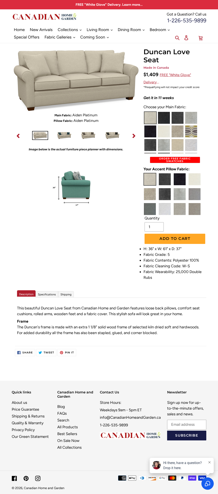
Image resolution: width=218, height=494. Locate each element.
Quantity (152, 218)
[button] (150, 117)
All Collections (69, 447)
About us (19, 402)
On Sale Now (68, 440)
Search (63, 420)
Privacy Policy (23, 429)
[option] (40, 135)
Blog (61, 406)
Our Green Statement (30, 436)
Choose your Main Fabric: (164, 107)
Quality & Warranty (27, 423)
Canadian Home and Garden (44, 488)
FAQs (62, 413)
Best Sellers (67, 433)
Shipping (66, 294)
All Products (67, 427)
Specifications (47, 294)
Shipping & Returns (28, 416)
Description (26, 294)
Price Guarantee (25, 409)
